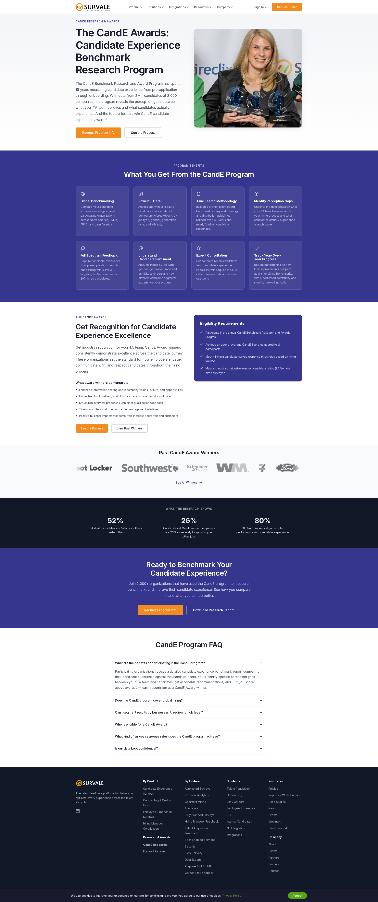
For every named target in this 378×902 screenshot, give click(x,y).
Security (190, 846)
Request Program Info (98, 133)
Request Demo (287, 7)
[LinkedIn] (78, 811)
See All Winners (186, 482)
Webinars (275, 821)
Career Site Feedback (199, 872)
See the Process (143, 133)
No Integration (236, 828)
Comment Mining (195, 801)
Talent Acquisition (238, 788)
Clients (273, 851)
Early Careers (235, 801)
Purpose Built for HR (198, 866)
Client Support (278, 828)
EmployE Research (155, 851)
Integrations (234, 834)
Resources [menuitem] (201, 7)
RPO (230, 815)
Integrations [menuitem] (177, 7)
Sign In (259, 7)
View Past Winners (130, 428)
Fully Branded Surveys (199, 815)
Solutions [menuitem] (154, 7)
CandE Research (155, 844)
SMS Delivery (193, 853)
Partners (274, 857)
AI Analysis (191, 808)
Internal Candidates (239, 821)
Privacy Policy (232, 895)
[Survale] (90, 783)
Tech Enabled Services (200, 839)
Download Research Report (213, 610)
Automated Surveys (197, 788)
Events (273, 815)
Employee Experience (241, 808)
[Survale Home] (93, 7)
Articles (273, 788)
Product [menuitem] (134, 7)
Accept (297, 895)
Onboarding (234, 795)
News (272, 808)
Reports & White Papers (284, 795)
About (272, 844)
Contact (274, 870)
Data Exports (193, 859)
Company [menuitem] (223, 7)
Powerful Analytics (197, 795)
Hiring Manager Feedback (202, 821)
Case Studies (277, 801)
